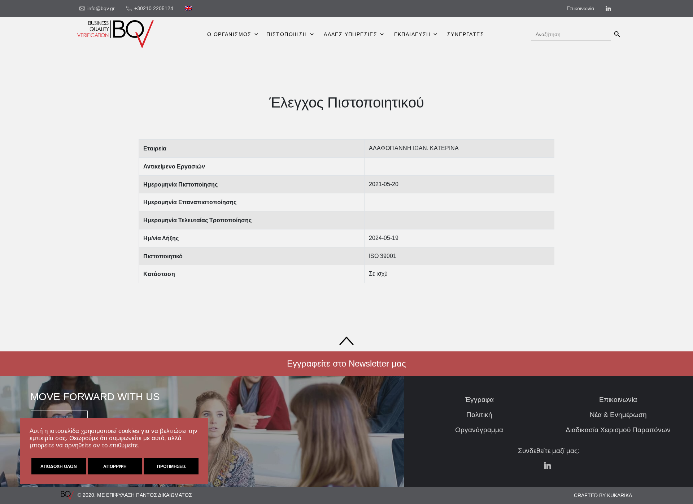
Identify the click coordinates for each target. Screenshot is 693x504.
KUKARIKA (619, 495)
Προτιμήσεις (171, 466)
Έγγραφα (479, 399)
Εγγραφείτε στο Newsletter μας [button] (346, 363)
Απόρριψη (115, 466)
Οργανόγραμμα (479, 430)
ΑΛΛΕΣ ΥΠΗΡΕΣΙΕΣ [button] (350, 34)
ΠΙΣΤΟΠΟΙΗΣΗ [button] (286, 34)
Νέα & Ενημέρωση (618, 414)
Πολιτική (479, 414)
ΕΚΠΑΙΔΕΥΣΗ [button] (412, 34)
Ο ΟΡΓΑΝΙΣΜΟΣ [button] (229, 34)
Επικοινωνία (618, 399)
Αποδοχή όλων (58, 466)
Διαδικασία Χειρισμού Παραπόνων (618, 430)
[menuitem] (188, 8)
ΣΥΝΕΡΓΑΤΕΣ (465, 34)
